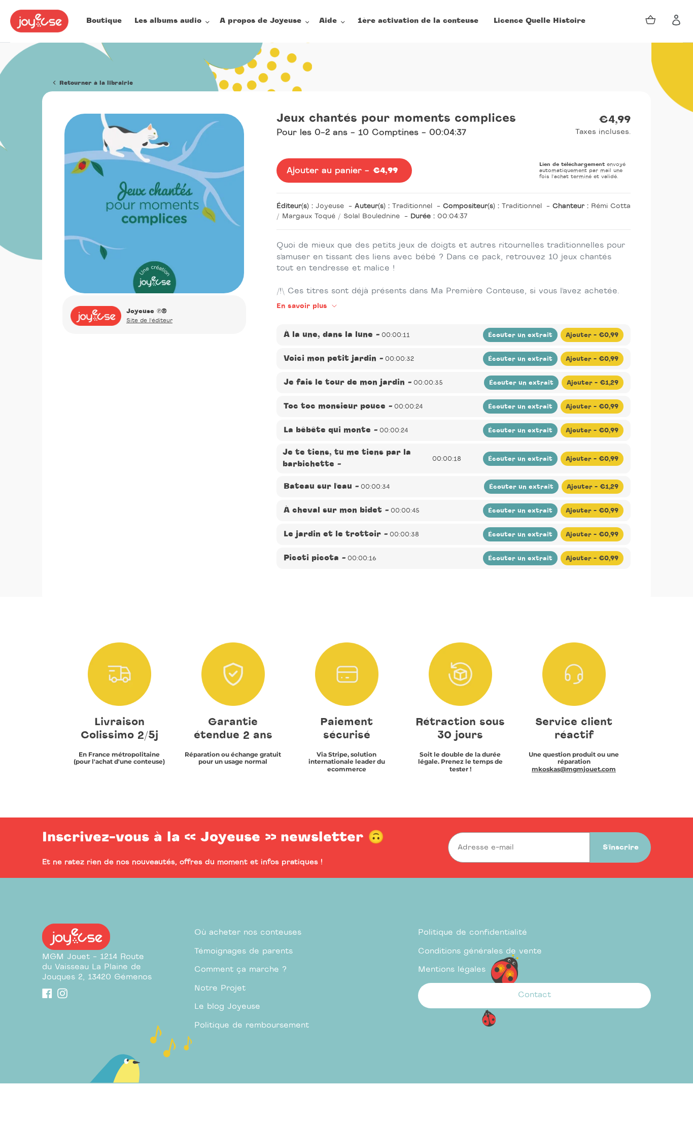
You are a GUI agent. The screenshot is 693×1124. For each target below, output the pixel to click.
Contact (534, 995)
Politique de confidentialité (472, 932)
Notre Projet (220, 988)
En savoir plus (303, 306)
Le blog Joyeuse (227, 1006)
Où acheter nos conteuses (247, 932)
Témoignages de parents (243, 951)
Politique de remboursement (251, 1025)
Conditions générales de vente (480, 951)
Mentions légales (452, 969)
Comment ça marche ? (240, 969)
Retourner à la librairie (95, 83)
